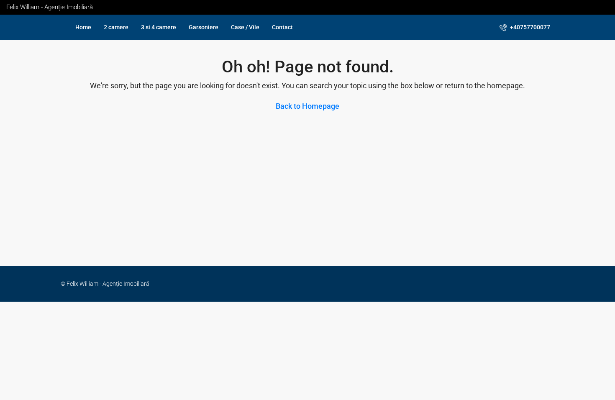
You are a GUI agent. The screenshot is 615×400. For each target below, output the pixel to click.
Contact (282, 27)
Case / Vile (245, 27)
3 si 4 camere (158, 27)
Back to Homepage (307, 106)
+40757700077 (529, 27)
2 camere (116, 27)
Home (83, 27)
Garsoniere (203, 27)
